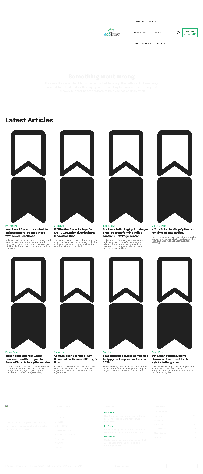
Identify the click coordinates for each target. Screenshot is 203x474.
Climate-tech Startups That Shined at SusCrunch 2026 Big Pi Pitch (75, 359)
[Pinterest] (193, 6)
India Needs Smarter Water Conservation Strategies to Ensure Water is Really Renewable (27, 359)
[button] (178, 33)
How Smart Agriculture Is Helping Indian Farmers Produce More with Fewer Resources (27, 233)
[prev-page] (200, 131)
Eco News (59, 225)
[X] (155, 12)
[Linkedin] (187, 6)
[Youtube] (195, 12)
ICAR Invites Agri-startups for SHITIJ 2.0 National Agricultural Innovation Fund (74, 233)
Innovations (11, 225)
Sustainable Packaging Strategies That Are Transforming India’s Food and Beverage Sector (125, 233)
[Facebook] (155, 6)
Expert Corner (159, 225)
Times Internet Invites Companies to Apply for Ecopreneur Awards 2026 (125, 359)
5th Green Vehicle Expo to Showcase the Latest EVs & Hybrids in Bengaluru (170, 359)
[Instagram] (161, 6)
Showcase (59, 352)
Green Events (159, 352)
